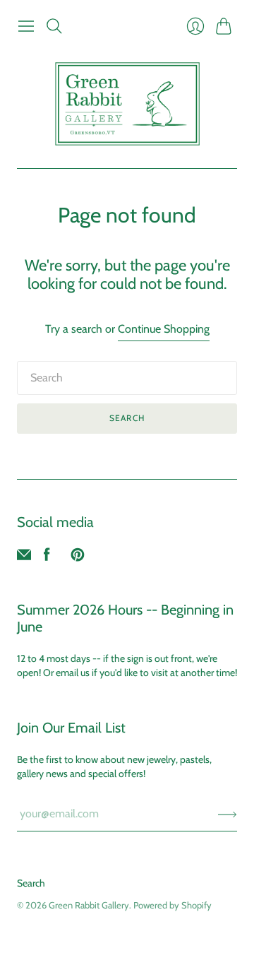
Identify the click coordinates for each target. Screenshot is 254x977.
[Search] (54, 26)
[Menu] (26, 26)
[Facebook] (47, 557)
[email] (24, 557)
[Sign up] (227, 814)
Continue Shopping (164, 329)
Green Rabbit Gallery (89, 905)
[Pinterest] (78, 557)
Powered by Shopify (172, 905)
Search (127, 418)
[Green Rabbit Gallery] (127, 104)
